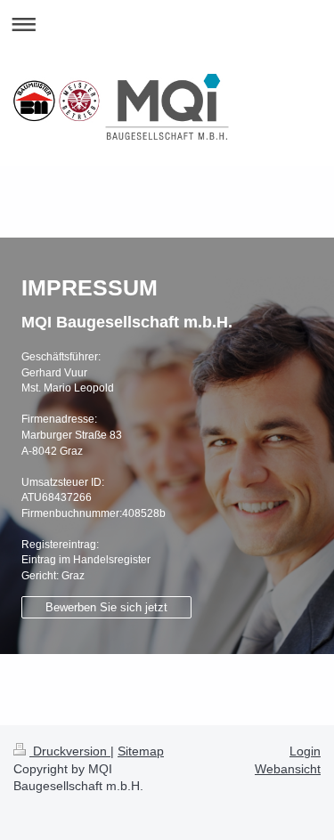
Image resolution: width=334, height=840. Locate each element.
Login (305, 751)
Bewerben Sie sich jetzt (106, 607)
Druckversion (69, 751)
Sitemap (141, 751)
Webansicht (288, 769)
